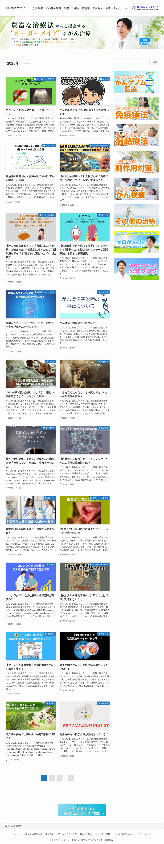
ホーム (17, 833)
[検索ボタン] (126, 8)
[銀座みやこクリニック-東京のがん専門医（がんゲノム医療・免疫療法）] (15, 8)
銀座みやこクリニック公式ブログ (61, 833)
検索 (155, 62)
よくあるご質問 (103, 833)
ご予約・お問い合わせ (124, 833)
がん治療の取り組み (32, 833)
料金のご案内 (86, 833)
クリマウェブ (144, 833)
